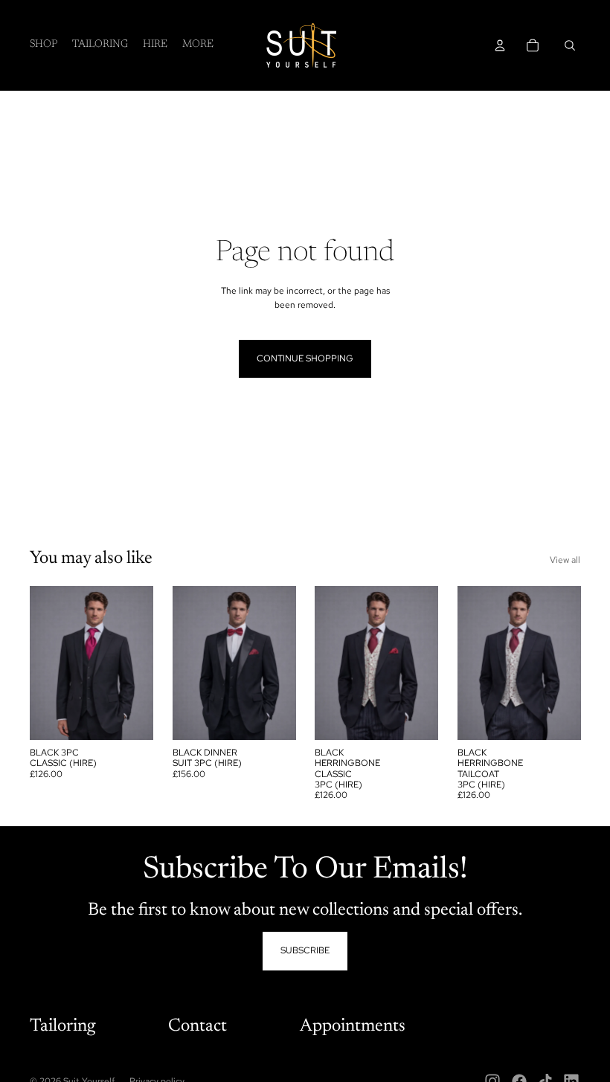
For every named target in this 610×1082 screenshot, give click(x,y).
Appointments (352, 1026)
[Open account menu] (500, 45)
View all (565, 560)
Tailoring (62, 1026)
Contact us (123, 1021)
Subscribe (305, 950)
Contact (197, 1026)
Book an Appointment (127, 1037)
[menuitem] (198, 45)
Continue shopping (305, 358)
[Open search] (569, 45)
